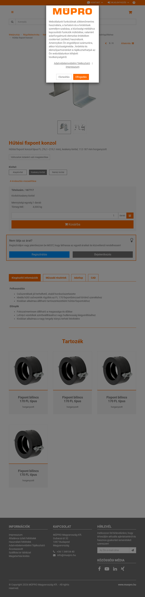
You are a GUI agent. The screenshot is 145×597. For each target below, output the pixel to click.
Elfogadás (81, 77)
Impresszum (72, 66)
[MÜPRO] (72, 11)
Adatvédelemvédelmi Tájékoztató (72, 63)
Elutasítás (64, 77)
